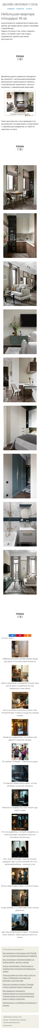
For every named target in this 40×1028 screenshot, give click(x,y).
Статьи (29, 8)
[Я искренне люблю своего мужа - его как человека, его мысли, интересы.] (20, 780)
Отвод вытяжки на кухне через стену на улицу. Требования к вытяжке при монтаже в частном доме (19, 978)
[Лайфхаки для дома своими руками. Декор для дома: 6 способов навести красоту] (20, 656)
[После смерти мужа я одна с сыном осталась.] (20, 883)
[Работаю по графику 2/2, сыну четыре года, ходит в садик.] (20, 804)
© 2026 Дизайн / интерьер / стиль (12, 1016)
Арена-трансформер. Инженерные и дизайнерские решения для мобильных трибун (19, 968)
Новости (20, 8)
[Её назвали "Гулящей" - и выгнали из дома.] (20, 758)
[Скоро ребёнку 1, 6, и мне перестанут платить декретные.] (20, 905)
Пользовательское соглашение (17, 1019)
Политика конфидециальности (11, 1022)
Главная (10, 8)
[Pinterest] (20, 635)
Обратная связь (7, 1025)
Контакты (5, 1019)
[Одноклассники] (27, 635)
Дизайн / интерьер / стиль (20, 4)
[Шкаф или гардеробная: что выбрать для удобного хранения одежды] (20, 734)
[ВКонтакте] (12, 635)
